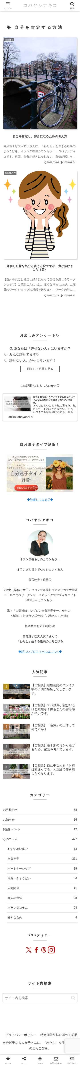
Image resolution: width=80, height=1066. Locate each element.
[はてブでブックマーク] (50, 931)
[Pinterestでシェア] (62, 931)
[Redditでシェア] (43, 931)
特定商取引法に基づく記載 (59, 1035)
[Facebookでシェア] (31, 931)
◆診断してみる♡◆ (40, 499)
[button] (73, 997)
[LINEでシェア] (56, 931)
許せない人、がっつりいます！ (32, 360)
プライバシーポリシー (20, 1035)
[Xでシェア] (5, 931)
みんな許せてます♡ (24, 354)
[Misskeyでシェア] (24, 931)
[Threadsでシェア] (37, 931)
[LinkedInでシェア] (69, 931)
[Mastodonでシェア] (11, 931)
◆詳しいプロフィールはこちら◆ (40, 651)
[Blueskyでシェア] (18, 931)
